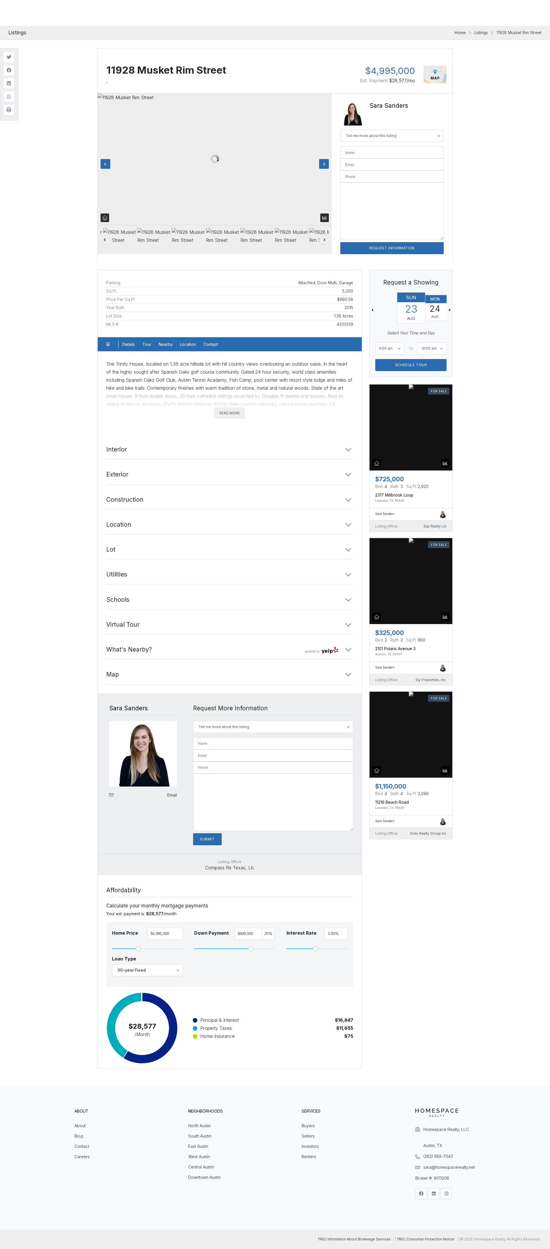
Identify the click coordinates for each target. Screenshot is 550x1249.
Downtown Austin (204, 1177)
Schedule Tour (411, 365)
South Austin (199, 1136)
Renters (309, 1156)
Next (324, 164)
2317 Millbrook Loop (394, 495)
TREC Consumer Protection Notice (425, 1239)
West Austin (199, 1156)
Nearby (166, 344)
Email (172, 795)
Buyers (308, 1125)
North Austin (199, 1125)
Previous (105, 164)
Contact (210, 344)
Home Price (125, 933)
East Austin (198, 1146)
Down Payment (211, 933)
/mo (402, 80)
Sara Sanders (389, 105)
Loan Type (124, 959)
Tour (146, 344)
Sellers (308, 1136)
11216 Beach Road (392, 802)
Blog (78, 1136)
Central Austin (201, 1166)
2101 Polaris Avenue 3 (395, 648)
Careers (82, 1156)
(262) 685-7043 (438, 1156)
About (80, 1125)
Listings (481, 32)
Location (188, 344)
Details (128, 344)
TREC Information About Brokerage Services (354, 1239)
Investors (310, 1146)
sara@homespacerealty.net (449, 1167)
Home (460, 32)
